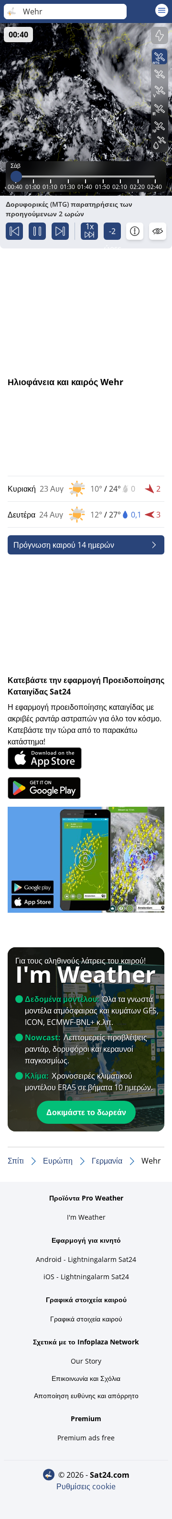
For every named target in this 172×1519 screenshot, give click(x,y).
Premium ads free (86, 1437)
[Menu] (161, 10)
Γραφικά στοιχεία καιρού (86, 1318)
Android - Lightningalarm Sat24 (86, 1259)
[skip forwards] (60, 231)
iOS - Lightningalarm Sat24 (86, 1276)
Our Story (86, 1361)
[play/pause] (37, 231)
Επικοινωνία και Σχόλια (86, 1378)
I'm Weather (86, 1217)
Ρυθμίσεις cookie (86, 1486)
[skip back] (14, 231)
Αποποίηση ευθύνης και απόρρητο (86, 1395)
